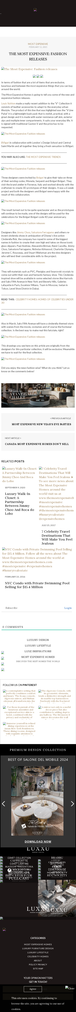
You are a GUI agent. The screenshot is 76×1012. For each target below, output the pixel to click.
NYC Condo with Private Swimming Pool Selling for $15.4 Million (37, 585)
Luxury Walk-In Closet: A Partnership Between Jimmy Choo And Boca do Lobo (19, 504)
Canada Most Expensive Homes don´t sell (37, 444)
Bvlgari (40, 177)
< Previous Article (60, 418)
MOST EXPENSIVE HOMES (38, 944)
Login (68, 608)
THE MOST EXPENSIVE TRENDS (43, 156)
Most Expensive (38, 43)
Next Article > (13, 438)
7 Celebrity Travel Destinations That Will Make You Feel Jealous (57, 537)
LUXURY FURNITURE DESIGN (38, 948)
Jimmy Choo (23, 232)
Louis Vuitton (8, 103)
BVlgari (5, 142)
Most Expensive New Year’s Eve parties (41, 424)
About (38, 960)
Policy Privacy (38, 964)
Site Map (38, 968)
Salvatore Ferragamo (42, 232)
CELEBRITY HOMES (38, 956)
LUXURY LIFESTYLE (38, 952)
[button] (71, 803)
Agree (33, 989)
